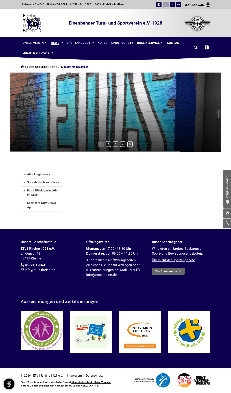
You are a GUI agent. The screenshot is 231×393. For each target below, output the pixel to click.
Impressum (74, 375)
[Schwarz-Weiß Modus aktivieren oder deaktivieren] (159, 4)
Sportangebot (78, 43)
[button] (101, 144)
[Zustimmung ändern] (9, 384)
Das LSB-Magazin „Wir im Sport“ (42, 192)
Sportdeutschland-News (43, 182)
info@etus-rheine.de (40, 270)
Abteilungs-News (38, 174)
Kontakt (174, 43)
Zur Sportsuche (166, 271)
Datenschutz (94, 375)
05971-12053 (69, 4)
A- (166, 4)
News (55, 43)
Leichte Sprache (194, 5)
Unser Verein (33, 43)
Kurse (102, 43)
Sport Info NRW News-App (42, 205)
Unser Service (148, 43)
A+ (178, 4)
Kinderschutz (122, 43)
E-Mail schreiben (113, 4)
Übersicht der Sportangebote (173, 260)
